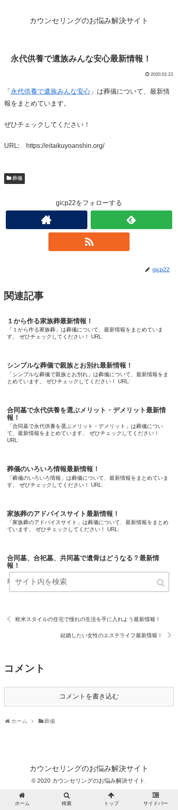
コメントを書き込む (89, 696)
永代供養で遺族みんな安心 (50, 91)
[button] (161, 583)
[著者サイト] (46, 219)
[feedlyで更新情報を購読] (131, 219)
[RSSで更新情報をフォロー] (89, 241)
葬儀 (17, 178)
